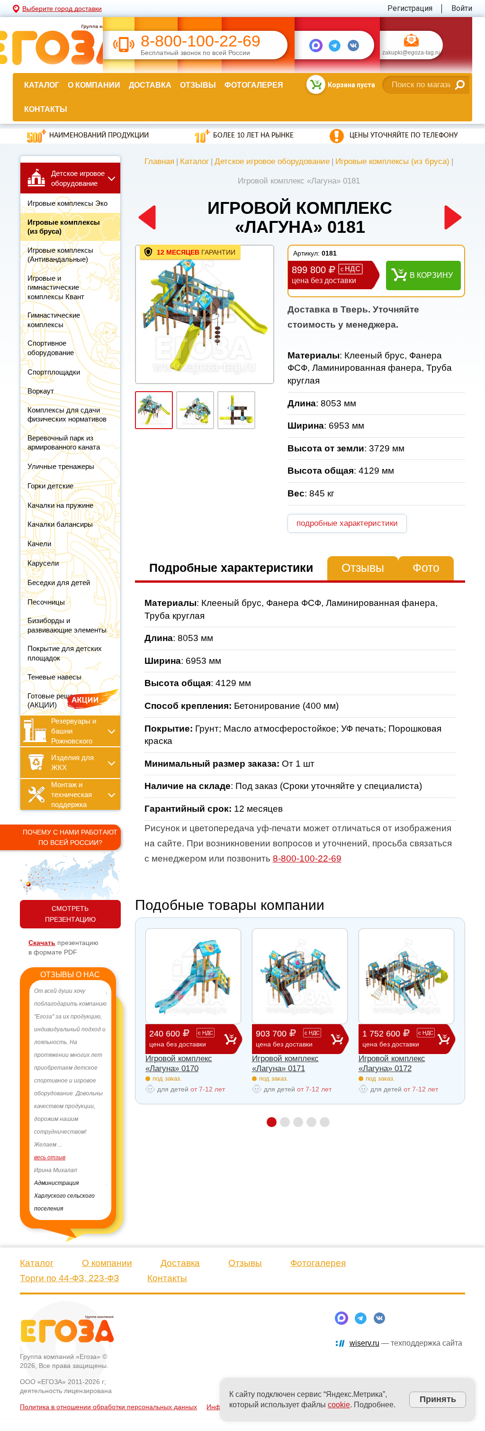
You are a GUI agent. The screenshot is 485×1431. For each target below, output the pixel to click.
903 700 (288, 1038)
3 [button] (298, 1122)
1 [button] (272, 1122)
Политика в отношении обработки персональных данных (108, 1407)
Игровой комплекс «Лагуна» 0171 (285, 1063)
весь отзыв (49, 1157)
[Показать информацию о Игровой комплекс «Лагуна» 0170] (193, 976)
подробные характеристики (347, 523)
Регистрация (409, 8)
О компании (94, 85)
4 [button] (311, 1122)
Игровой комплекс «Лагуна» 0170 (178, 1063)
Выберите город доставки (62, 8)
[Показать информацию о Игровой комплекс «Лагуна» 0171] (300, 976)
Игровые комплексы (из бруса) (392, 161)
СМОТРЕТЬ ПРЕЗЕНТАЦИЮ (70, 914)
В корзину (431, 275)
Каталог (41, 85)
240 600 (181, 1038)
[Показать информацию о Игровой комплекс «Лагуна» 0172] (406, 976)
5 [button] (325, 1122)
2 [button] (285, 1122)
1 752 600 (397, 1038)
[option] (70, 1100)
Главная (159, 161)
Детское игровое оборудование (272, 161)
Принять (438, 1399)
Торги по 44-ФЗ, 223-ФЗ (69, 1278)
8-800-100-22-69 (200, 41)
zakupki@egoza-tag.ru (411, 53)
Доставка (150, 85)
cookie (339, 1405)
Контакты (45, 109)
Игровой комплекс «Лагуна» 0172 (392, 1063)
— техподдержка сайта (406, 1343)
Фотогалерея (254, 85)
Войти (461, 8)
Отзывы (198, 85)
